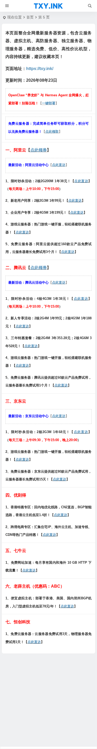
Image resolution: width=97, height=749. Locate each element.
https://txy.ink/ (39, 68)
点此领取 (52, 132)
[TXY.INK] (48, 6)
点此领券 (38, 150)
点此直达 (58, 165)
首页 (30, 17)
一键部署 (48, 103)
